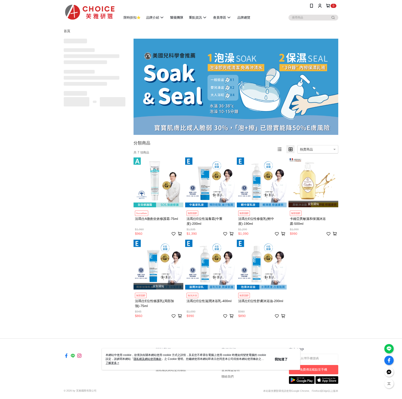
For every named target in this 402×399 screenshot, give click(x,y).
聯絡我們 (227, 376)
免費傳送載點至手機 (313, 369)
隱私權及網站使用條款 (171, 370)
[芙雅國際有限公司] (89, 12)
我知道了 (281, 359)
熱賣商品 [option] (306, 149)
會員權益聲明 (230, 370)
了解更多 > (112, 363)
